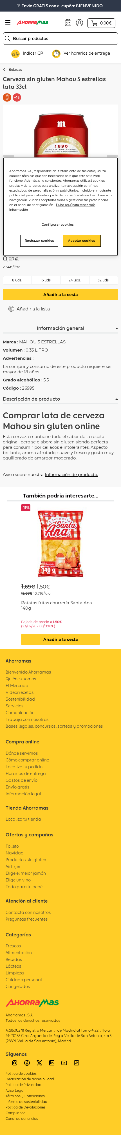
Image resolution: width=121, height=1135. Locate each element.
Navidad (15, 853)
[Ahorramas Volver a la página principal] (36, 22)
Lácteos (13, 966)
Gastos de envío (21, 780)
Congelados (18, 986)
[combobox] (60, 38)
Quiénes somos (21, 678)
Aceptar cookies (81, 240)
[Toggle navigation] (8, 22)
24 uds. (75, 280)
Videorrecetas (20, 692)
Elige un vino (18, 880)
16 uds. (46, 280)
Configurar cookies (58, 224)
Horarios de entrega (26, 773)
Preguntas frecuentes (27, 919)
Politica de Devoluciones (26, 1107)
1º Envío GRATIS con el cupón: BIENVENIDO (60, 5)
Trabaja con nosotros (27, 719)
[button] (79, 22)
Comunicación (20, 712)
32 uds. (103, 280)
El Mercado (17, 685)
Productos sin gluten (26, 859)
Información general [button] (60, 328)
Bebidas (15, 69)
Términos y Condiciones (25, 1096)
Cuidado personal (24, 979)
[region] (60, 206)
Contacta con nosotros (28, 912)
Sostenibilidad (20, 699)
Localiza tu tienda (23, 819)
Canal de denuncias (22, 1118)
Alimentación (19, 952)
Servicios (15, 705)
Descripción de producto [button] (31, 399)
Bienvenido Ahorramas (28, 672)
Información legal (23, 793)
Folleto (12, 846)
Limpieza (15, 973)
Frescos (13, 946)
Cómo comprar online (27, 760)
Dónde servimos (22, 753)
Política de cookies (21, 1073)
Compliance (15, 1113)
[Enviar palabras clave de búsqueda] (7, 38)
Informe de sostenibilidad (26, 1102)
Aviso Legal (15, 1090)
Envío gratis (18, 787)
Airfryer (13, 866)
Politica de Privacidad (23, 1085)
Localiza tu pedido (24, 766)
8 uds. (17, 280)
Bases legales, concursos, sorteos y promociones (54, 726)
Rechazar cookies (39, 240)
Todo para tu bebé (24, 886)
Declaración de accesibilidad (30, 1079)
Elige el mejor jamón (26, 873)
